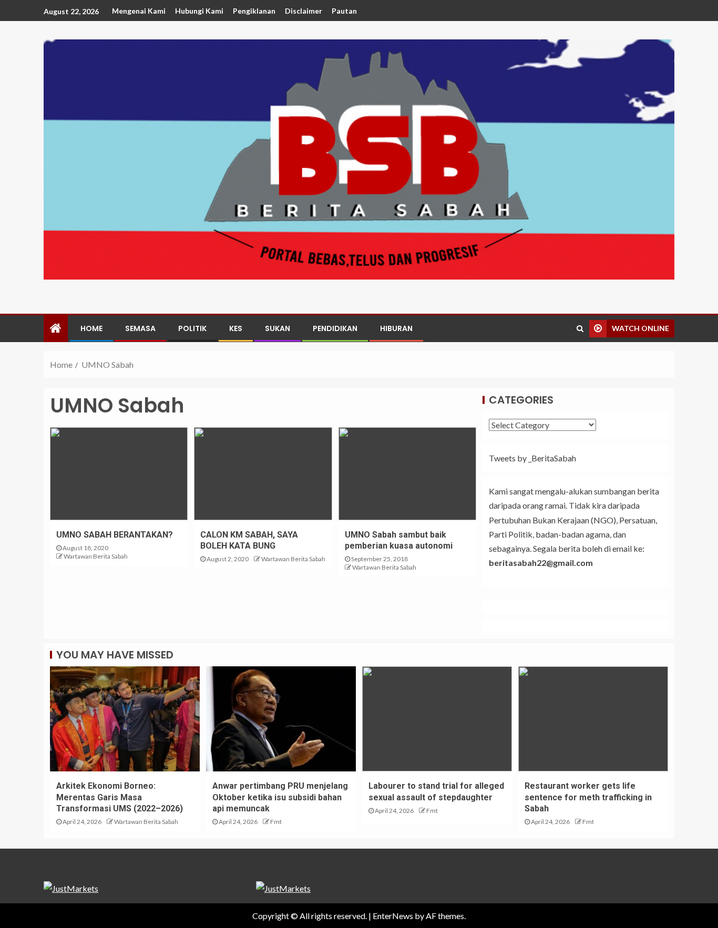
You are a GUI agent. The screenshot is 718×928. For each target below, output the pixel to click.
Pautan (344, 10)
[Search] (580, 328)
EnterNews (393, 916)
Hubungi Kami (199, 10)
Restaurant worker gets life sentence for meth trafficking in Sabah (588, 797)
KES (235, 328)
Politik (192, 328)
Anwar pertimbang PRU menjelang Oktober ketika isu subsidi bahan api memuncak (280, 797)
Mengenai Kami (139, 10)
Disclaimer (303, 10)
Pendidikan (335, 328)
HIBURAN (396, 328)
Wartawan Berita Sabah (96, 556)
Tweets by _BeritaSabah (532, 458)
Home (91, 328)
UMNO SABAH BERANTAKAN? (114, 535)
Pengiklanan (254, 10)
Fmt (276, 822)
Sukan (277, 328)
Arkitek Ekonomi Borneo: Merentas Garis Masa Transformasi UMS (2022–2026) (119, 797)
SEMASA (140, 328)
